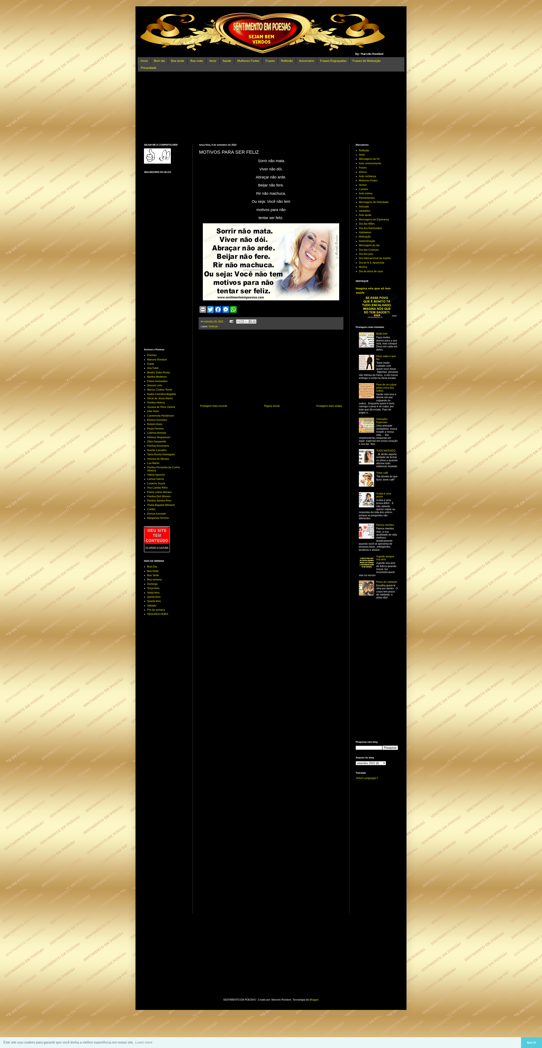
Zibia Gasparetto (156, 441)
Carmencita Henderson (160, 415)
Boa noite (196, 60)
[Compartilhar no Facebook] (250, 321)
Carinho (363, 189)
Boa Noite (153, 571)
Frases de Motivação (367, 60)
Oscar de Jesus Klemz (160, 398)
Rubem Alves (154, 424)
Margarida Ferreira (158, 517)
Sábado (151, 605)
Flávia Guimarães (157, 381)
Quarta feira (154, 601)
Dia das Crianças (369, 249)
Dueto (150, 363)
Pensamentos (367, 197)
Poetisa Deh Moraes (159, 496)
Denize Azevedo (156, 513)
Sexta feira (153, 592)
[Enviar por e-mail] (238, 321)
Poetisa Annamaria (158, 445)
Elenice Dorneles (157, 419)
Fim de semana (156, 609)
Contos (151, 509)
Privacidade (148, 67)
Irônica (363, 172)
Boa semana (154, 579)
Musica (363, 266)
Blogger (314, 999)
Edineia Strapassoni (158, 437)
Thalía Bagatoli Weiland (161, 505)
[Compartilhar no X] (246, 321)
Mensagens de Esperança (374, 219)
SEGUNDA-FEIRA (157, 614)
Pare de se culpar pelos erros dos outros (386, 387)
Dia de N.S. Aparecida (371, 262)
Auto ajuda (365, 215)
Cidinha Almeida (156, 432)
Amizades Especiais (382, 421)
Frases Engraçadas (333, 60)
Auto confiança (367, 176)
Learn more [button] (143, 1042)
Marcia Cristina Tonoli (159, 389)
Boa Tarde (153, 575)
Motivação (365, 236)
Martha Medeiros (157, 376)
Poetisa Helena (156, 402)
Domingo (152, 584)
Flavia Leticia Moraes (159, 492)
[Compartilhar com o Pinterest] (254, 321)
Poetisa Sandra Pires (159, 500)
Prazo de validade (386, 581)
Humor (363, 185)
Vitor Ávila (153, 411)
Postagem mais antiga (329, 406)
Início (144, 60)
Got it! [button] (531, 1042)
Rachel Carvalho (157, 450)
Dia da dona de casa (371, 271)
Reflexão (287, 60)
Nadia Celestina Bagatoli (161, 394)
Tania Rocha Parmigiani (161, 454)
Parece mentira (385, 524)
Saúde (227, 60)
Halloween (365, 232)
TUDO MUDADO (385, 450)
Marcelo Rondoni (157, 359)
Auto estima (365, 193)
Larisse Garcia (155, 479)
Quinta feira (153, 596)
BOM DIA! (381, 333)
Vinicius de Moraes (158, 458)
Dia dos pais (366, 254)
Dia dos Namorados (370, 228)
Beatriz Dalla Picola (158, 372)
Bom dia (159, 60)
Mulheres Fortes (248, 60)
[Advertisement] (271, 107)
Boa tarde (177, 60)
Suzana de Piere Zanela (161, 407)
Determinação (367, 241)
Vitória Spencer (156, 474)
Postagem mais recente (213, 406)
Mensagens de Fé (369, 158)
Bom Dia (152, 566)
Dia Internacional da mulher (375, 258)
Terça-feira (153, 588)
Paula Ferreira (155, 428)
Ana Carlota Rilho (157, 487)
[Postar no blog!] (242, 321)
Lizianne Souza (156, 483)
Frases (270, 60)
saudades (364, 210)
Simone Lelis (154, 385)
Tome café (382, 472)
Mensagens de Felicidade (374, 202)
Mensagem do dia (369, 245)
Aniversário (306, 60)
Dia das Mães (367, 223)
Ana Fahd (152, 368)
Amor (212, 60)
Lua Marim (153, 463)
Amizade (364, 206)
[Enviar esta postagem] (231, 321)
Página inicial (272, 406)
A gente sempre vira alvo (385, 558)
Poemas (152, 355)
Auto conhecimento (370, 163)
